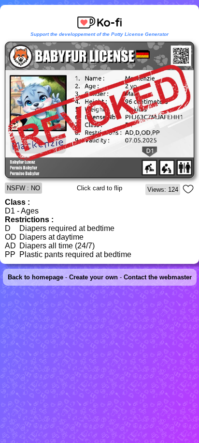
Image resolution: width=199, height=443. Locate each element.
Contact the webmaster (158, 277)
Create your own (93, 277)
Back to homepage (35, 277)
